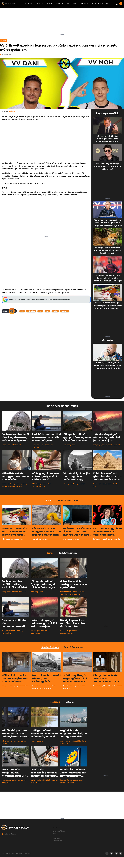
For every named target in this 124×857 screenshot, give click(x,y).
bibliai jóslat (107, 445)
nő (20, 484)
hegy (69, 445)
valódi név (106, 539)
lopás (9, 741)
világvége (97, 445)
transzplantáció (8, 484)
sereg (20, 780)
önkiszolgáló (36, 780)
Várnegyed (97, 686)
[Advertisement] (62, 21)
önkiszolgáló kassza (49, 780)
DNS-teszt (36, 484)
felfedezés (23, 445)
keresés (44, 741)
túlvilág (66, 484)
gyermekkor (46, 484)
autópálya (6, 782)
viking (4, 445)
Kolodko (66, 686)
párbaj (55, 311)
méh (17, 484)
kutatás (15, 445)
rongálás (66, 688)
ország (69, 539)
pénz (38, 539)
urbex (53, 686)
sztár (99, 539)
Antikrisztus (117, 445)
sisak (9, 445)
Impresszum (56, 836)
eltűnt (38, 741)
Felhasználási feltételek (59, 831)
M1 (24, 780)
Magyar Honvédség (10, 780)
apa (73, 445)
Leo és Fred (80, 686)
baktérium (70, 782)
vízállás (78, 741)
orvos (39, 445)
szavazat (64, 311)
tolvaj (4, 741)
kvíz (3, 539)
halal (75, 484)
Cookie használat (57, 840)
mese (7, 539)
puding (62, 782)
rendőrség (6, 743)
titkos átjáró (108, 686)
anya (24, 484)
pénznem (44, 539)
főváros (76, 539)
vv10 (22, 311)
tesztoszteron (47, 445)
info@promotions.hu (9, 834)
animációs (14, 539)
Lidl (61, 780)
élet (71, 484)
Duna (33, 741)
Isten (34, 445)
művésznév (115, 539)
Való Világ (31, 311)
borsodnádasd (24, 686)
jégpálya (15, 741)
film (21, 539)
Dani (40, 311)
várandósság (7, 486)
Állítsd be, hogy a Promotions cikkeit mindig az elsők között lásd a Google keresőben (39, 299)
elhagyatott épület (40, 688)
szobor (72, 686)
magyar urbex (7, 686)
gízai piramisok (108, 484)
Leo (87, 686)
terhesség (17, 486)
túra (64, 445)
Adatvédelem (56, 838)
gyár (15, 686)
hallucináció (37, 447)
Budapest (118, 686)
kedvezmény (36, 782)
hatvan (23, 741)
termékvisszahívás (70, 780)
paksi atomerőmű (67, 741)
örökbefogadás (38, 486)
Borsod (35, 686)
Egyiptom (97, 484)
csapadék (64, 743)
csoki (81, 780)
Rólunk (54, 833)
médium (81, 484)
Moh (47, 311)
